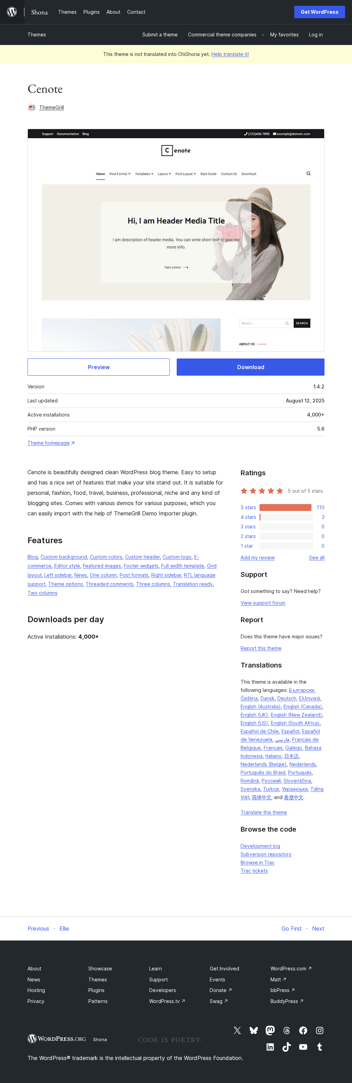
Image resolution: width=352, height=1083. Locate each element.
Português (300, 772)
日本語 (291, 756)
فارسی (282, 739)
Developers (162, 990)
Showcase (100, 968)
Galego (293, 748)
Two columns (42, 593)
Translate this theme (264, 812)
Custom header (142, 557)
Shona (100, 1039)
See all (316, 557)
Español (290, 731)
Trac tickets (254, 871)
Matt (279, 979)
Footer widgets (141, 566)
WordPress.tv (167, 1001)
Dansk (268, 698)
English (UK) (254, 715)
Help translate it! (230, 54)
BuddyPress (287, 1001)
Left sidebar (58, 575)
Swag (219, 1001)
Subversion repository (266, 854)
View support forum (263, 603)
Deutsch (286, 698)
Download (250, 367)
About (34, 968)
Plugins (96, 990)
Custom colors (106, 557)
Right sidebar (166, 575)
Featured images (102, 566)
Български (301, 690)
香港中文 (293, 797)
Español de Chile (260, 731)
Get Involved (224, 968)
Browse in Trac (258, 862)
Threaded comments (109, 584)
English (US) (254, 723)
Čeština (249, 698)
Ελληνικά (309, 698)
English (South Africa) (295, 723)
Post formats (134, 575)
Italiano (273, 756)
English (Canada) (303, 706)
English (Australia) (261, 706)
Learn (155, 968)
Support (158, 979)
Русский (271, 781)
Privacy (36, 1001)
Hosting (36, 990)
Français (273, 748)
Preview (99, 367)
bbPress (283, 990)
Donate (221, 990)
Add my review (258, 557)
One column (103, 575)
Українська (295, 789)
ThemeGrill (51, 107)
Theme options (65, 584)
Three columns (153, 584)
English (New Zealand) (296, 715)
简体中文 (261, 797)
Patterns (98, 1001)
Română (250, 781)
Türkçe (271, 789)
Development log (260, 846)
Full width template (182, 566)
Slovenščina (297, 781)
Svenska (250, 789)
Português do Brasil (263, 772)
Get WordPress (320, 12)
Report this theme (261, 648)
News (80, 575)
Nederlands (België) (264, 764)
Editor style (67, 566)
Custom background (64, 557)
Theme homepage (49, 443)
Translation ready (193, 584)
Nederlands (302, 764)
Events (217, 979)
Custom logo (177, 557)
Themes (37, 34)
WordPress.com (291, 968)
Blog (33, 557)
